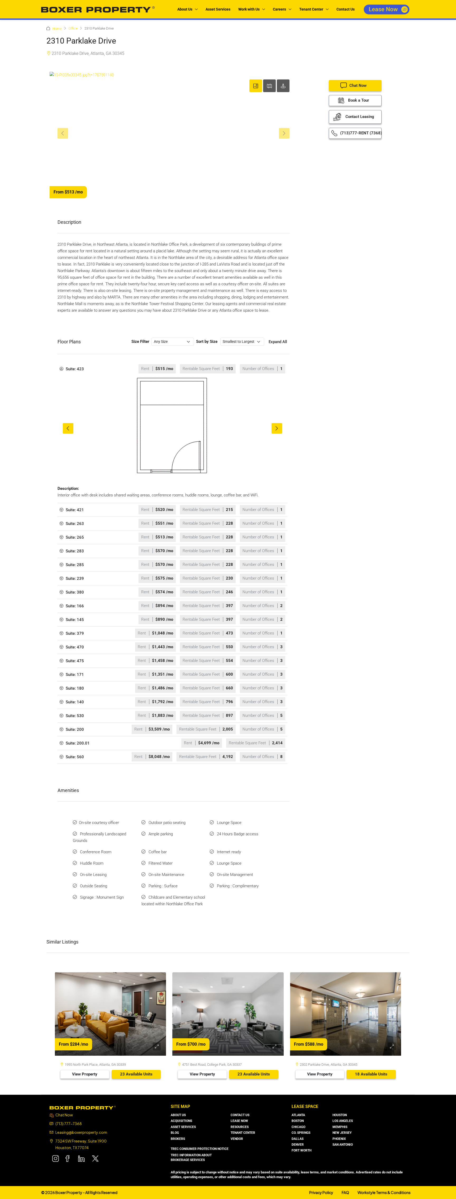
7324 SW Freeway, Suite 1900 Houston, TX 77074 (81, 1144)
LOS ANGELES (342, 1121)
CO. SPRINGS (301, 1133)
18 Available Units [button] (371, 1074)
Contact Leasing (359, 116)
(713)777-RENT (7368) (360, 133)
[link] (110, 1014)
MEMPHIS (339, 1127)
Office (73, 28)
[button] (172, 369)
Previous (68, 428)
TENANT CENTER (243, 1133)
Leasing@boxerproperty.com (81, 1132)
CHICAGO (298, 1127)
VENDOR (237, 1139)
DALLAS (297, 1139)
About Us (184, 9)
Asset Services (218, 9)
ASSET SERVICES (183, 1127)
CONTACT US (240, 1115)
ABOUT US (178, 1115)
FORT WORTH (301, 1150)
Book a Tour (358, 100)
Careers (279, 9)
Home (57, 29)
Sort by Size (206, 341)
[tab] (255, 85)
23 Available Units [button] (136, 1074)
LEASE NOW (239, 1121)
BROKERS (178, 1139)
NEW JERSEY (342, 1133)
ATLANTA (298, 1115)
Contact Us (345, 9)
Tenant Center (311, 9)
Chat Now (358, 85)
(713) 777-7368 (68, 1123)
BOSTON (298, 1121)
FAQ (345, 1192)
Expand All (278, 341)
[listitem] (173, 428)
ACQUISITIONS (181, 1121)
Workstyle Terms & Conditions (384, 1192)
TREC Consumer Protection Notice (200, 1149)
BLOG (175, 1133)
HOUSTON (339, 1115)
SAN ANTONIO (342, 1144)
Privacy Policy (321, 1192)
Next (277, 428)
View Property (84, 1074)
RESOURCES (240, 1127)
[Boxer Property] (83, 1107)
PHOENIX (339, 1139)
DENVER (298, 1144)
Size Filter (140, 341)
